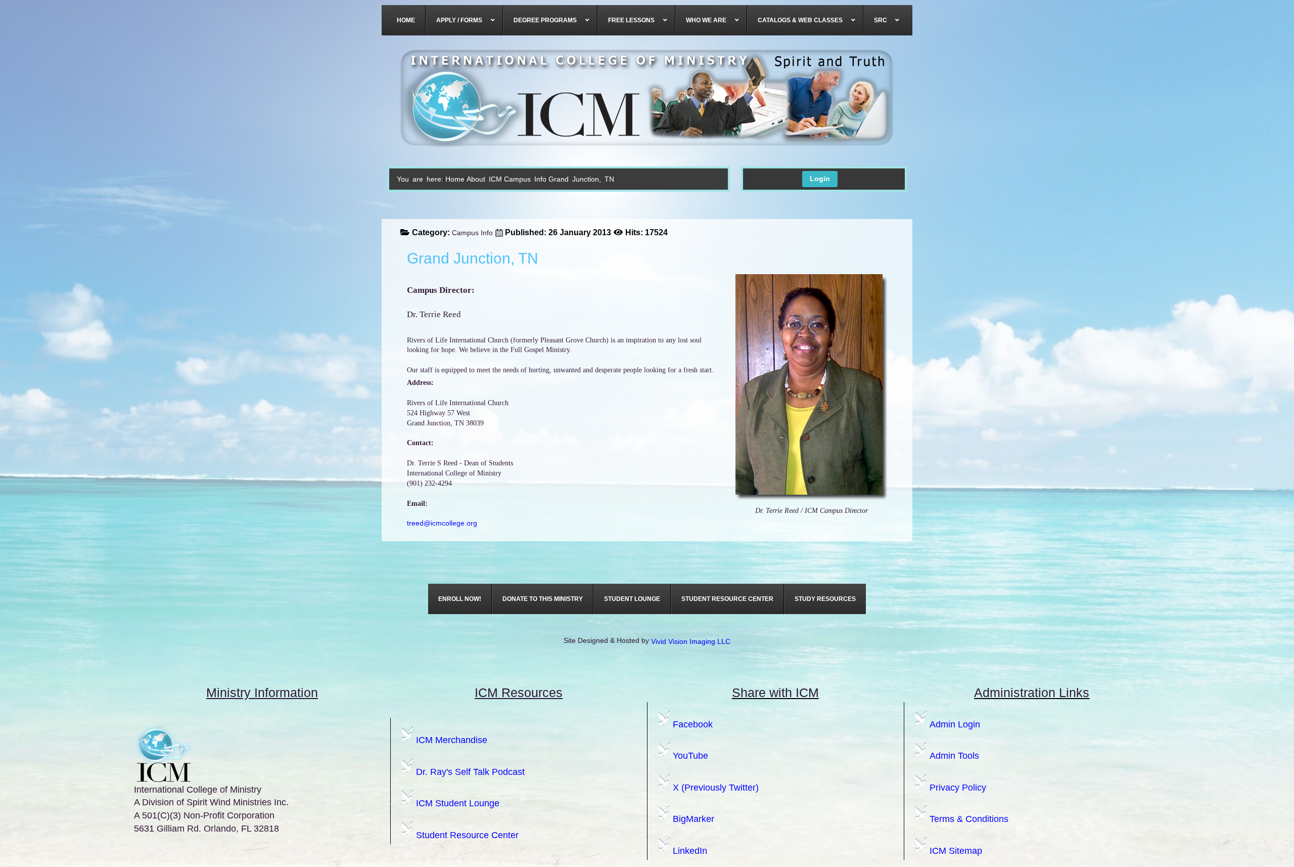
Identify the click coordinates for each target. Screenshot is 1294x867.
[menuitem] (406, 20)
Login (820, 179)
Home (455, 179)
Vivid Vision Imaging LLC (690, 641)
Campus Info (525, 179)
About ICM (484, 179)
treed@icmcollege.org (442, 523)
